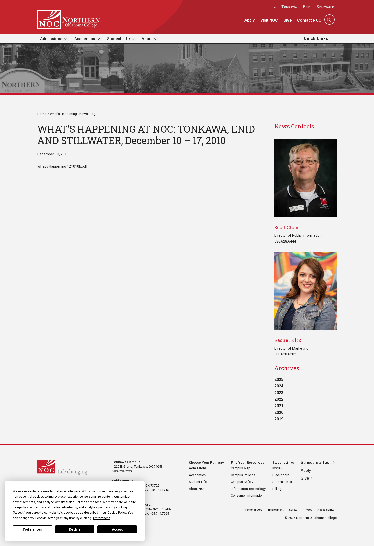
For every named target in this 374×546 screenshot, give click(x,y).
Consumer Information (247, 495)
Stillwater (325, 6)
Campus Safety (242, 482)
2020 (278, 412)
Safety (293, 509)
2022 (278, 399)
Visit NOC (269, 20)
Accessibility (326, 509)
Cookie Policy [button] (117, 512)
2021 (278, 405)
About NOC (197, 489)
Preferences (32, 529)
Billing (276, 489)
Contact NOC (309, 20)
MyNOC (277, 468)
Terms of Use (253, 509)
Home (41, 114)
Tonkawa (289, 6)
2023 (278, 392)
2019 (278, 419)
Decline (74, 529)
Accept (117, 529)
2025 (278, 379)
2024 (278, 386)
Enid (306, 6)
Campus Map (240, 468)
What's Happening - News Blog (72, 114)
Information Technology (248, 489)
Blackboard (281, 475)
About (147, 38)
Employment (275, 509)
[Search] (329, 19)
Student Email (282, 482)
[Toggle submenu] (65, 39)
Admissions (51, 38)
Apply (249, 20)
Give (287, 20)
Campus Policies (243, 475)
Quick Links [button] (316, 38)
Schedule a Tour (316, 462)
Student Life (118, 38)
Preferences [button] (101, 518)
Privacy (307, 509)
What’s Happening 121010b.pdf (62, 166)
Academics (84, 38)
